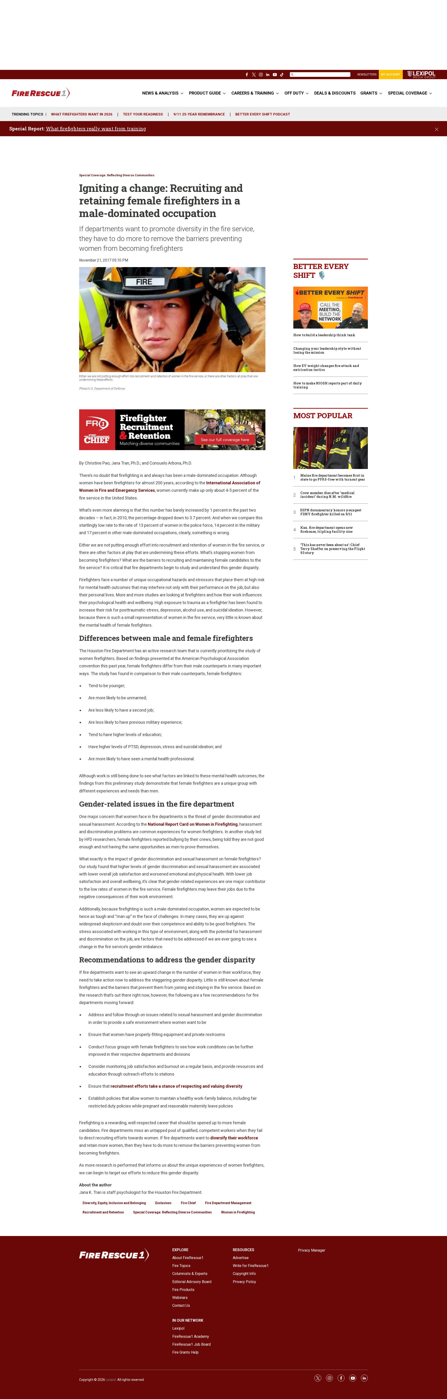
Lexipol (111, 1380)
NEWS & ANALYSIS (160, 93)
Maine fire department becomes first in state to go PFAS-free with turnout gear (332, 478)
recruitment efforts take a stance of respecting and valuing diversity (176, 1086)
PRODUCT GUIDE (205, 93)
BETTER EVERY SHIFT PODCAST (262, 114)
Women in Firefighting (238, 1212)
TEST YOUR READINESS (143, 114)
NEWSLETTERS (366, 74)
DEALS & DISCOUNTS (335, 93)
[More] (182, 93)
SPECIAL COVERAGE (407, 93)
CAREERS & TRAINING (252, 93)
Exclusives (163, 1203)
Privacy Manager (311, 1250)
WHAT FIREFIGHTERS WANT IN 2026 (81, 114)
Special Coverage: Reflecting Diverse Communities (116, 175)
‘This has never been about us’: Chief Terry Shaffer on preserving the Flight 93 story (332, 549)
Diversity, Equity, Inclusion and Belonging (114, 1203)
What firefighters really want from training (96, 129)
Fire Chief (188, 1203)
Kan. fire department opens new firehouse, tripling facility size (326, 530)
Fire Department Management (228, 1203)
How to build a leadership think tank (324, 335)
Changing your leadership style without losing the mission (327, 351)
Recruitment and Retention (103, 1212)
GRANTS (368, 93)
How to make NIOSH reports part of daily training (327, 385)
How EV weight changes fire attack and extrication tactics (326, 368)
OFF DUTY (294, 93)
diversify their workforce (234, 1137)
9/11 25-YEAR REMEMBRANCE (199, 114)
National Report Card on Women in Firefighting (193, 824)
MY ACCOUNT (390, 74)
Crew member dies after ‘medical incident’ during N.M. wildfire (327, 495)
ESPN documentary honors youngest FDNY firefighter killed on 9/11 (330, 512)
